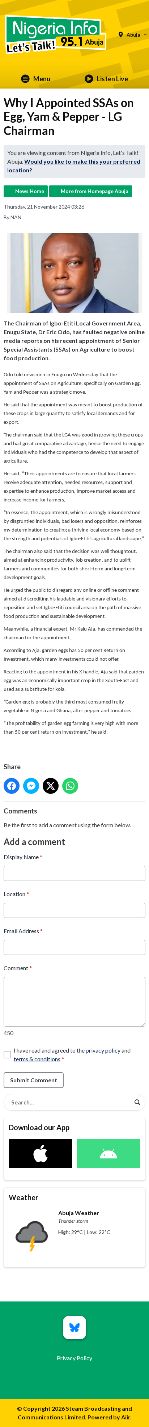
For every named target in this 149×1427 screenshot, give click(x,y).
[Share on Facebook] (12, 786)
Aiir (125, 1417)
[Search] (137, 1102)
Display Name (23, 856)
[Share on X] (51, 786)
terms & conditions (37, 1058)
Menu (41, 79)
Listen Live (112, 79)
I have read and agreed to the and (72, 1054)
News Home (29, 191)
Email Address (23, 930)
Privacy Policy (74, 1357)
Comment (18, 967)
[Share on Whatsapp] (70, 786)
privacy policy (103, 1050)
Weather (23, 1197)
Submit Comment (33, 1080)
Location (16, 893)
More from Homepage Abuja (94, 191)
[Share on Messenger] (31, 786)
